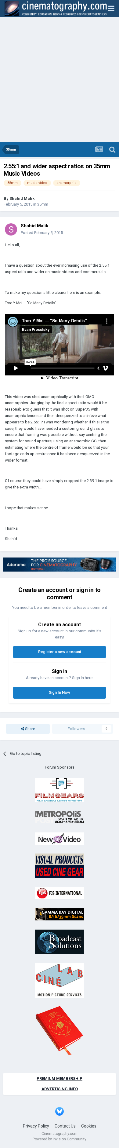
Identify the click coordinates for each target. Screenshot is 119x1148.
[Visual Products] (59, 865)
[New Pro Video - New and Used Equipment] (59, 838)
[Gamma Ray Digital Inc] (59, 914)
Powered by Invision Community (59, 1139)
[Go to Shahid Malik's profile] (11, 229)
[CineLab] (59, 980)
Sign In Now (59, 692)
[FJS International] (59, 892)
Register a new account (59, 651)
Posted (42, 232)
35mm (42, 204)
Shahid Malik (21, 198)
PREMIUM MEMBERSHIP (59, 1078)
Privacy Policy (36, 1126)
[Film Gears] (59, 789)
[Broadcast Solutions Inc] (59, 941)
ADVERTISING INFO (59, 1089)
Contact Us (65, 1126)
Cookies (88, 1126)
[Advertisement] (59, 79)
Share (29, 728)
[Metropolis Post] (59, 817)
